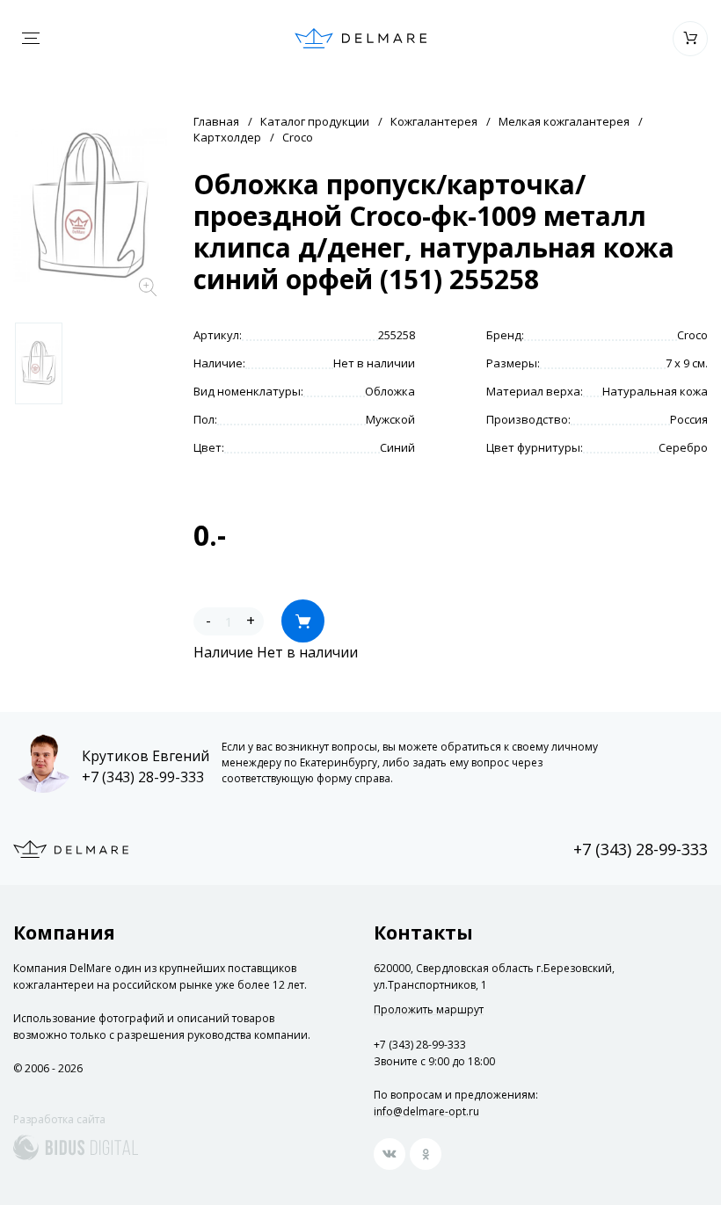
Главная (216, 121)
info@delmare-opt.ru (426, 1111)
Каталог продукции (314, 121)
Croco (297, 137)
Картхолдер (227, 137)
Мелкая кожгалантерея (564, 121)
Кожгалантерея (433, 121)
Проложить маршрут (429, 1010)
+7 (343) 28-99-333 (143, 777)
